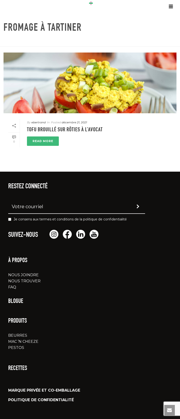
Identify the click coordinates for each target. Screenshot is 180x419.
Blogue (15, 301)
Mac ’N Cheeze (23, 341)
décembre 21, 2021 (74, 122)
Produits (17, 321)
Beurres (17, 335)
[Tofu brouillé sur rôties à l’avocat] (90, 83)
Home (130, 42)
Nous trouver (24, 281)
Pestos (16, 347)
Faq (12, 287)
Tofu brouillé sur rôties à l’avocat (65, 130)
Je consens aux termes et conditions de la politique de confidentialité (70, 219)
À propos (17, 261)
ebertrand (38, 122)
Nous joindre (23, 275)
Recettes (17, 369)
